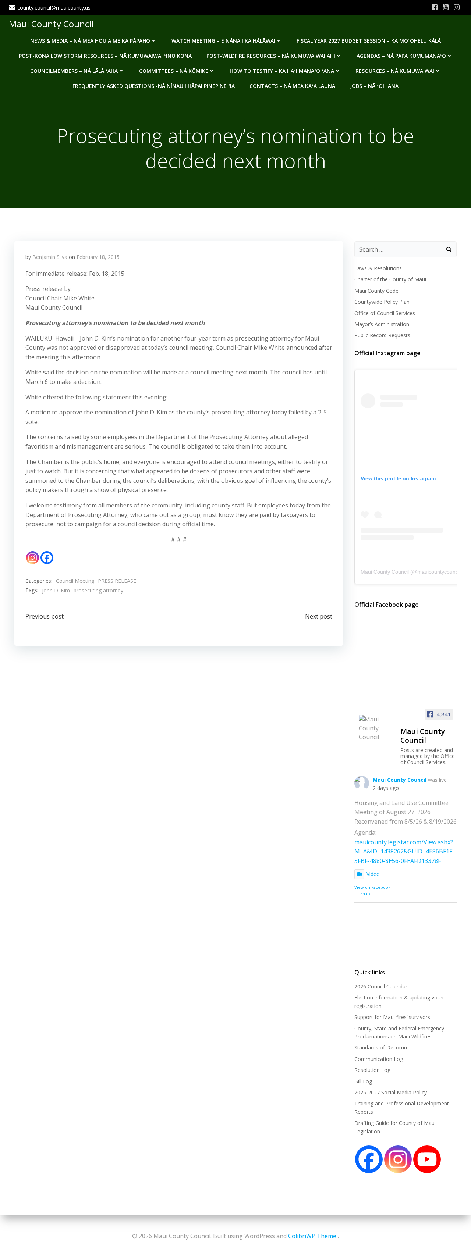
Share (366, 893)
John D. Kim (56, 590)
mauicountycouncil (438, 572)
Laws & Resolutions (378, 268)
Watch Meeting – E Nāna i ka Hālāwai (223, 40)
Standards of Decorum (381, 1047)
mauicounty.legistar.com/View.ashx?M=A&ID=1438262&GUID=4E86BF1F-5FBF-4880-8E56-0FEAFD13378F (404, 851)
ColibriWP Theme (312, 1236)
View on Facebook (372, 887)
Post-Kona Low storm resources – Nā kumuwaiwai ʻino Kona (105, 55)
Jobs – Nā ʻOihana (374, 85)
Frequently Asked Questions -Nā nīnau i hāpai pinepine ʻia (153, 85)
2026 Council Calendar (380, 986)
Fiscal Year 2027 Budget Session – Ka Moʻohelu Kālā (369, 40)
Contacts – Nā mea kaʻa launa (292, 85)
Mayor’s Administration (381, 324)
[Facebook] (46, 557)
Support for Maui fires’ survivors (392, 1016)
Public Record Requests (382, 335)
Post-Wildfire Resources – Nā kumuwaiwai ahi (270, 55)
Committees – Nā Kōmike (173, 70)
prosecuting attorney (98, 590)
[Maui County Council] (376, 728)
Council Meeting (75, 580)
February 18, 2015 (98, 256)
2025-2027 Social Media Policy (390, 1092)
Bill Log (363, 1081)
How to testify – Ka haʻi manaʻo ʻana (282, 70)
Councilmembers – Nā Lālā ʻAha (74, 70)
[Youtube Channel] (427, 1159)
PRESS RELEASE (117, 580)
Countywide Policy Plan (382, 301)
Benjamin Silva (49, 256)
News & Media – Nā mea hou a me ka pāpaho (90, 40)
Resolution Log (372, 1069)
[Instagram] (32, 557)
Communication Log (378, 1058)
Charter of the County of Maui (390, 279)
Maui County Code (376, 290)
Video (373, 873)
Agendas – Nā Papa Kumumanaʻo (401, 55)
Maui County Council (51, 24)
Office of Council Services (384, 313)
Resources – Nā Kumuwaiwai (394, 70)
